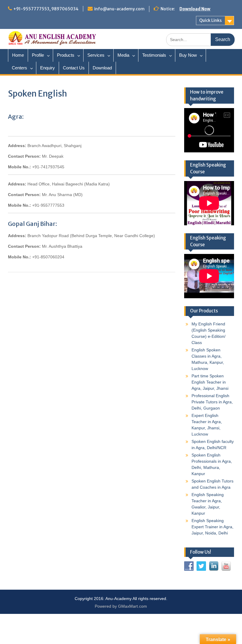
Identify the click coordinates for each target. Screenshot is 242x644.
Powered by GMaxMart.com (121, 606)
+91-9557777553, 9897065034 (46, 9)
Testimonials (154, 55)
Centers (19, 67)
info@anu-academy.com (119, 9)
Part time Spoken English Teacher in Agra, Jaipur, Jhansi (210, 382)
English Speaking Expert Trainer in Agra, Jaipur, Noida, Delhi (212, 526)
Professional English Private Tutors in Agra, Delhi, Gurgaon (212, 401)
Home (18, 55)
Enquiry (47, 67)
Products (65, 55)
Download (102, 67)
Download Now (194, 9)
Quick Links (210, 20)
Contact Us (74, 67)
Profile (38, 55)
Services (95, 55)
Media (123, 55)
